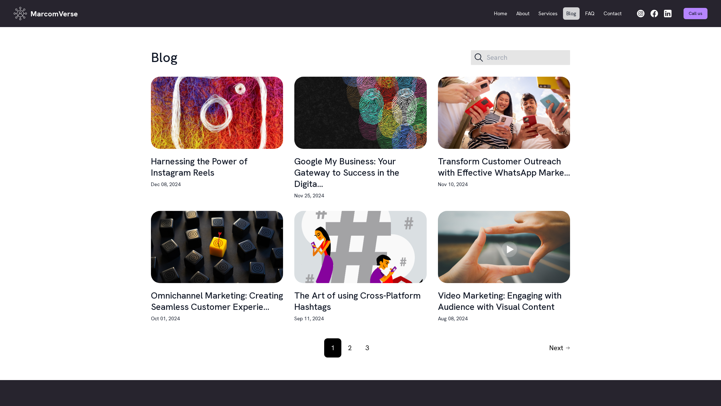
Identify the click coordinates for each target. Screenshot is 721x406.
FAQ (590, 13)
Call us (695, 13)
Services (547, 13)
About (522, 13)
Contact (613, 13)
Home (500, 13)
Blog (571, 13)
